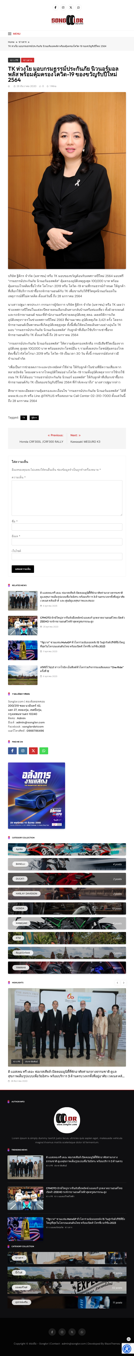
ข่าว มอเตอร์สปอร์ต (55, 1227)
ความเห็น (19, 477)
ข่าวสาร (27, 60)
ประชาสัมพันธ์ (31, 1061)
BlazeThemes (112, 1343)
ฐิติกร (34, 417)
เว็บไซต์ (16, 551)
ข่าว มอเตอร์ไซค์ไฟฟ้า (64, 1196)
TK (23, 417)
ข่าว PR (14, 60)
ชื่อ (15, 521)
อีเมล (16, 536)
